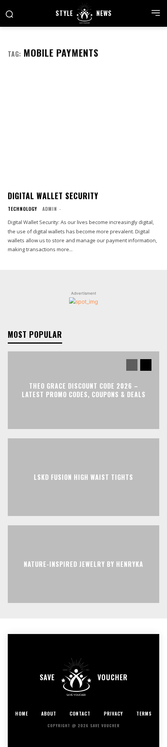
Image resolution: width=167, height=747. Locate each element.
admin (49, 208)
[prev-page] (131, 365)
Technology (22, 209)
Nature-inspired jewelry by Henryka (83, 564)
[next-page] (145, 365)
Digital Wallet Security (53, 196)
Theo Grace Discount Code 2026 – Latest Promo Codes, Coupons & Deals (84, 390)
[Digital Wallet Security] (83, 128)
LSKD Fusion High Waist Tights (83, 477)
